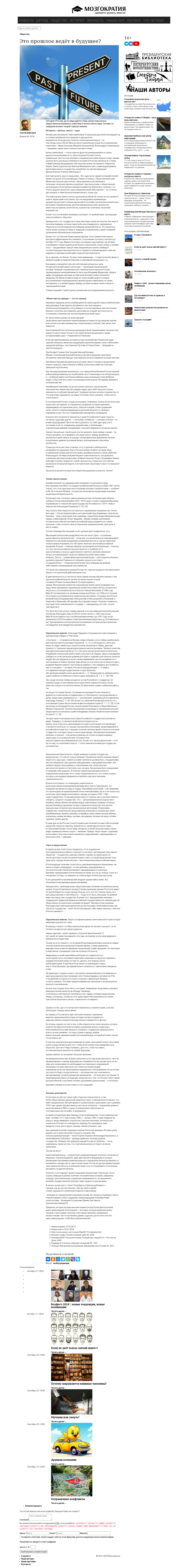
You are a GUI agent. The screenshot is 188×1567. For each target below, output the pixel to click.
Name (23, 1533)
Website (83, 1533)
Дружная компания (63, 1459)
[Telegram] (63, 1259)
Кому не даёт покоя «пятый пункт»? (74, 1348)
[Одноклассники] (53, 1259)
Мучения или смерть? (65, 1417)
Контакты (26, 1564)
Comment (24, 1520)
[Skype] (78, 1259)
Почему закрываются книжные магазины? (79, 1383)
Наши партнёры (28, 1561)
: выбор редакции (60, 1263)
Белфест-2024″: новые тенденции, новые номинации (78, 1306)
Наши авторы (27, 1559)
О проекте (26, 1556)
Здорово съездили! (142, 320)
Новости (26, 20)
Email (53, 1533)
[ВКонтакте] (48, 1259)
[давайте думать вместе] (98, 10)
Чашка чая (115, 20)
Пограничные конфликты (68, 1499)
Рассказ (133, 20)
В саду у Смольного (143, 235)
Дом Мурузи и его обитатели (137, 193)
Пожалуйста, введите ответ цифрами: (38, 1542)
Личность (95, 20)
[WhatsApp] (68, 1259)
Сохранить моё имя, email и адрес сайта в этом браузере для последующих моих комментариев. (67, 1537)
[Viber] (73, 1259)
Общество (59, 20)
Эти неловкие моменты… (145, 271)
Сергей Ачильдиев (28, 133)
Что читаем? (153, 20)
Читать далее (59, 1311)
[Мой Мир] (58, 1259)
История (77, 20)
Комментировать (33, 1506)
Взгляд (42, 20)
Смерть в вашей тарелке (145, 259)
